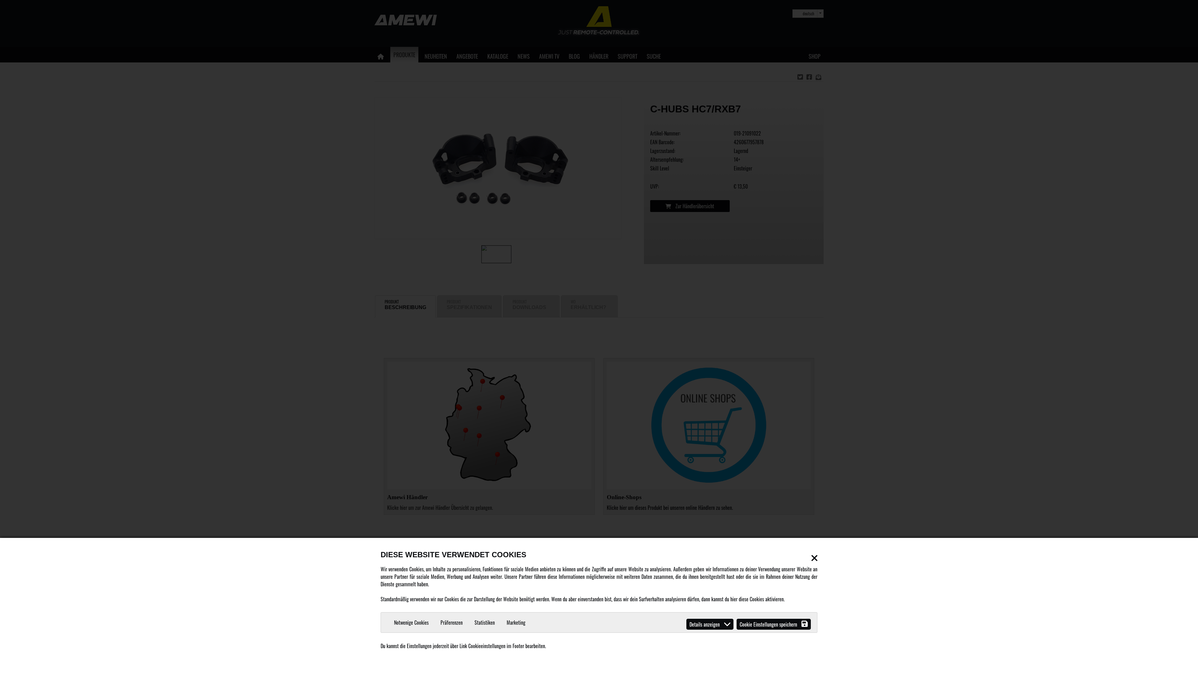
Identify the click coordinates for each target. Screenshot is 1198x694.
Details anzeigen (705, 624)
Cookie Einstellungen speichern (769, 624)
